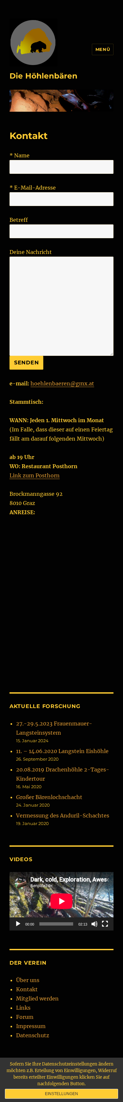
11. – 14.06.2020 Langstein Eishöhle (62, 751)
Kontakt (27, 989)
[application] (61, 901)
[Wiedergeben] (18, 924)
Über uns (27, 980)
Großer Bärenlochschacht (49, 797)
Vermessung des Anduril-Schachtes (62, 815)
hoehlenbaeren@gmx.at (62, 383)
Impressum (31, 1026)
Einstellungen (61, 1093)
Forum (24, 1017)
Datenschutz (32, 1035)
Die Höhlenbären (43, 75)
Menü (102, 49)
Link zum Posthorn (35, 475)
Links (23, 1007)
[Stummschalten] (94, 924)
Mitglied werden (37, 998)
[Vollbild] (105, 924)
